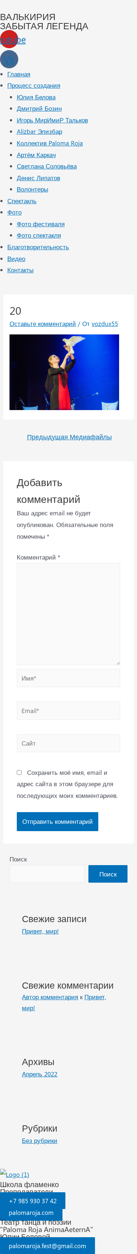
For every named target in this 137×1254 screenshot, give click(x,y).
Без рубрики (39, 1140)
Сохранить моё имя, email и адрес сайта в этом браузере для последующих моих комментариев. (67, 783)
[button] (32, 1200)
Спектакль (22, 201)
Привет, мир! (40, 931)
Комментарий (38, 557)
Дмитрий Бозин (39, 108)
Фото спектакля (39, 235)
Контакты (20, 270)
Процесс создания (33, 85)
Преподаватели (26, 1191)
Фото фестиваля (41, 224)
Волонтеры (32, 189)
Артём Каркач (36, 155)
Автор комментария (50, 997)
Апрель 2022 (39, 1074)
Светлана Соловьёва (47, 166)
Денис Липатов (38, 178)
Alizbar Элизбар (39, 131)
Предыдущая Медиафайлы (69, 436)
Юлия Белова (36, 97)
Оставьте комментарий (42, 323)
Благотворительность (38, 247)
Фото (14, 212)
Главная (18, 74)
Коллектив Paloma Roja (50, 143)
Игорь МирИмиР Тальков (52, 120)
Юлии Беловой (25, 1236)
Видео (16, 258)
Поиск (18, 859)
